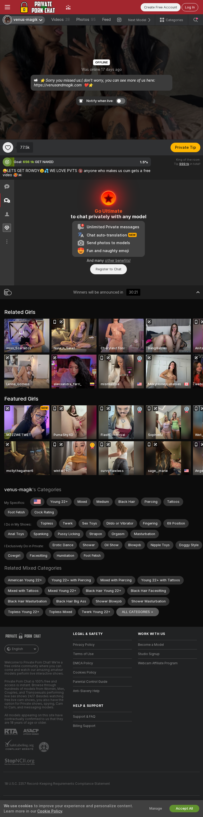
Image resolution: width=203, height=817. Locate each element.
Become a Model (151, 645)
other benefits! (118, 260)
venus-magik (18, 489)
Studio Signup (149, 654)
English (17, 649)
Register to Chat (108, 269)
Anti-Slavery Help (86, 691)
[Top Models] (68, 7)
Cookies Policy (84, 672)
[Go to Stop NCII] (20, 762)
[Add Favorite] (8, 147)
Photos (86, 19)
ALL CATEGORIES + (137, 612)
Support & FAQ (84, 716)
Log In (190, 7)
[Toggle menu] (7, 7)
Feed (106, 19)
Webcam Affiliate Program (158, 663)
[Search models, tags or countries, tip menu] (195, 19)
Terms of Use (83, 654)
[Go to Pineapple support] (44, 747)
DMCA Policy (83, 663)
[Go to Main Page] (38, 7)
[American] (37, 502)
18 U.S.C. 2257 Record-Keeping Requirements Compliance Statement (57, 784)
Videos (60, 19)
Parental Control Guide (90, 682)
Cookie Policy (49, 811)
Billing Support (84, 726)
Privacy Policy (84, 645)
